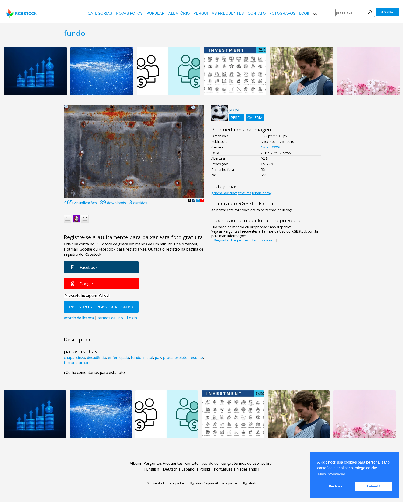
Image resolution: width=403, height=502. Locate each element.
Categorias (100, 13)
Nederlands (246, 469)
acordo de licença (216, 463)
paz (158, 357)
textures (244, 193)
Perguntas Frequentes (218, 13)
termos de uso (263, 240)
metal (148, 357)
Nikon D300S (271, 147)
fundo (136, 357)
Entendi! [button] (373, 486)
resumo (196, 357)
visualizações (85, 202)
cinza (80, 357)
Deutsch (170, 469)
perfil (237, 117)
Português (223, 469)
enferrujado (118, 357)
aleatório (179, 13)
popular (155, 13)
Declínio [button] (335, 486)
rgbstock (26, 14)
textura (70, 362)
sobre (266, 463)
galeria (254, 117)
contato (257, 13)
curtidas (140, 202)
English (152, 469)
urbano (85, 362)
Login (305, 13)
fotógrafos (282, 13)
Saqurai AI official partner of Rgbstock (230, 483)
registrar (388, 12)
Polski (204, 469)
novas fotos (129, 13)
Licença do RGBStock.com (242, 203)
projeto (181, 357)
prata (168, 357)
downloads (116, 202)
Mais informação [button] (331, 474)
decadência (96, 357)
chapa (69, 357)
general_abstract (224, 193)
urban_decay (261, 193)
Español (188, 469)
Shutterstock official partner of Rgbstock (175, 483)
